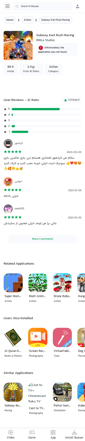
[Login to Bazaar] (77, 6)
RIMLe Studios (45, 40)
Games (10, 20)
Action (27, 20)
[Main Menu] (7, 6)
